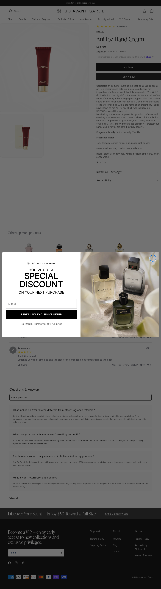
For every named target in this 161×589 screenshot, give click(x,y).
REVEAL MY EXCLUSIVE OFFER (41, 314)
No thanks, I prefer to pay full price (41, 323)
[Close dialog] (153, 258)
